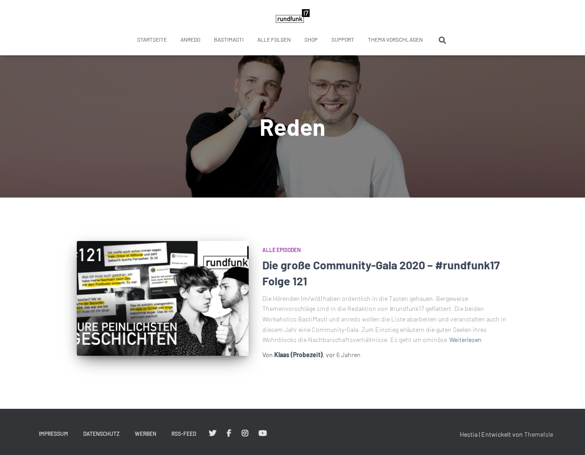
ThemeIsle (538, 434)
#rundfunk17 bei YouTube (262, 433)
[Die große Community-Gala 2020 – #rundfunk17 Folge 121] (163, 298)
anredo (190, 39)
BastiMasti (229, 39)
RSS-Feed (183, 433)
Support (342, 39)
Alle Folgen (274, 39)
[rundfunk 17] (293, 16)
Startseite (152, 39)
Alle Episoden (281, 249)
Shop (311, 39)
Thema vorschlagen (395, 39)
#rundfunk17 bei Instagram (245, 433)
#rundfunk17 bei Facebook (229, 433)
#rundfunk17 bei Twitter (212, 433)
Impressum (53, 433)
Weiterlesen (465, 339)
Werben (145, 433)
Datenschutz (101, 433)
